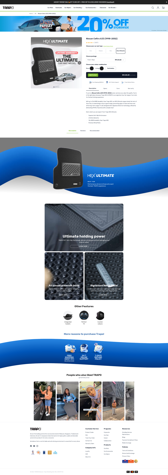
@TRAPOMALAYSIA (84, 377)
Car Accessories (91, 7)
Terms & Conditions (127, 450)
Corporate (107, 432)
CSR (86, 454)
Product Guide (89, 432)
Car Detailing (78, 7)
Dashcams (59, 7)
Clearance (103, 7)
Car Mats (50, 7)
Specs (105, 88)
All (35, 13)
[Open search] (153, 8)
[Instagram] (37, 446)
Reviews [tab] (83, 130)
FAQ (86, 435)
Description (92, 88)
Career (106, 438)
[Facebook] (31, 446)
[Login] (158, 8)
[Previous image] (33, 63)
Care (118, 88)
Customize (110, 68)
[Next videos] (132, 401)
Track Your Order (90, 438)
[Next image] (79, 63)
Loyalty (87, 451)
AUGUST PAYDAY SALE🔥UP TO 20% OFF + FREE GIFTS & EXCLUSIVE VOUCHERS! (84, 2)
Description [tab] (72, 130)
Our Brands (112, 7)
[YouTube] (34, 446)
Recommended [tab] (94, 130)
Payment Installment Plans (130, 440)
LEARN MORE (84, 246)
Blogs (123, 437)
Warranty (131, 88)
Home (31, 13)
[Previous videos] (35, 401)
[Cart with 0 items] (163, 8)
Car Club (106, 435)
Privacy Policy (126, 456)
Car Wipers (67, 7)
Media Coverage (126, 443)
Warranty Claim (89, 443)
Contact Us (88, 441)
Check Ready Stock (108, 46)
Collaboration (107, 441)
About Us (88, 457)
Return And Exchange (128, 453)
